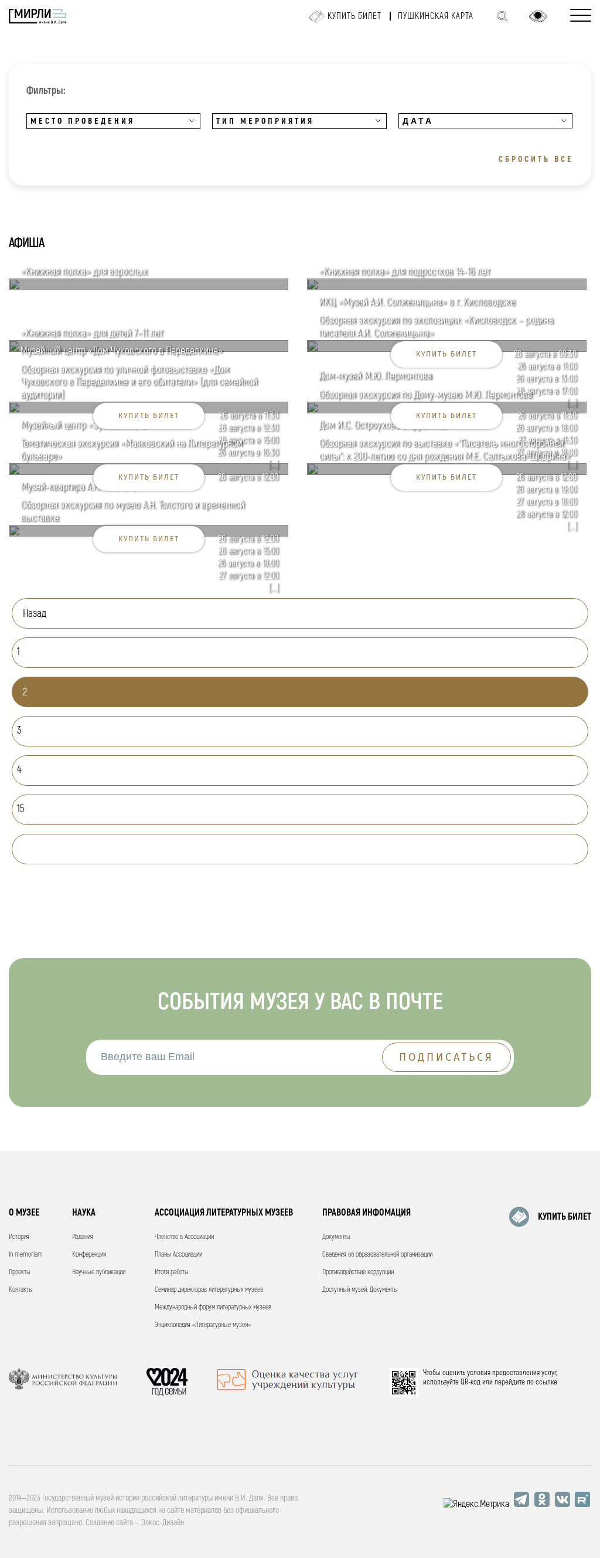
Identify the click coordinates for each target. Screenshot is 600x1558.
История (19, 1237)
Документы (336, 1237)
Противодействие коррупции (358, 1272)
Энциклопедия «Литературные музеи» (203, 1325)
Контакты (21, 1289)
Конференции (89, 1254)
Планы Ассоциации (178, 1254)
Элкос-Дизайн (162, 1523)
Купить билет (354, 16)
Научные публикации (98, 1272)
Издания (82, 1237)
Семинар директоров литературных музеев (209, 1289)
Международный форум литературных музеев (213, 1307)
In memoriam (26, 1254)
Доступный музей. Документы (360, 1289)
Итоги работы (172, 1272)
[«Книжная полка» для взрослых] (148, 287)
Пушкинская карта (435, 16)
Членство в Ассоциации (184, 1237)
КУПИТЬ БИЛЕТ (564, 1217)
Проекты (19, 1272)
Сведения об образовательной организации (377, 1254)
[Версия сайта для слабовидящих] (538, 16)
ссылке (546, 1382)
